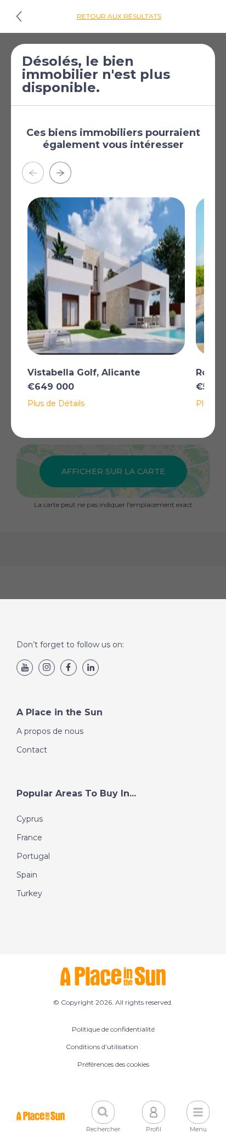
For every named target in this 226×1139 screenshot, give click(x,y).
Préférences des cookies (113, 1064)
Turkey (29, 893)
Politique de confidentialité (113, 1029)
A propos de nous (49, 731)
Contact (31, 750)
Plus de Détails (55, 403)
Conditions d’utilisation (102, 1047)
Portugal (33, 856)
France (29, 837)
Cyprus (29, 819)
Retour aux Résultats (119, 16)
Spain (26, 875)
